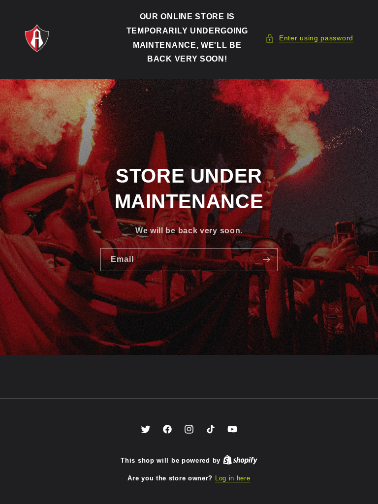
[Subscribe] (266, 259)
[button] (309, 38)
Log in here (233, 478)
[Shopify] (240, 460)
